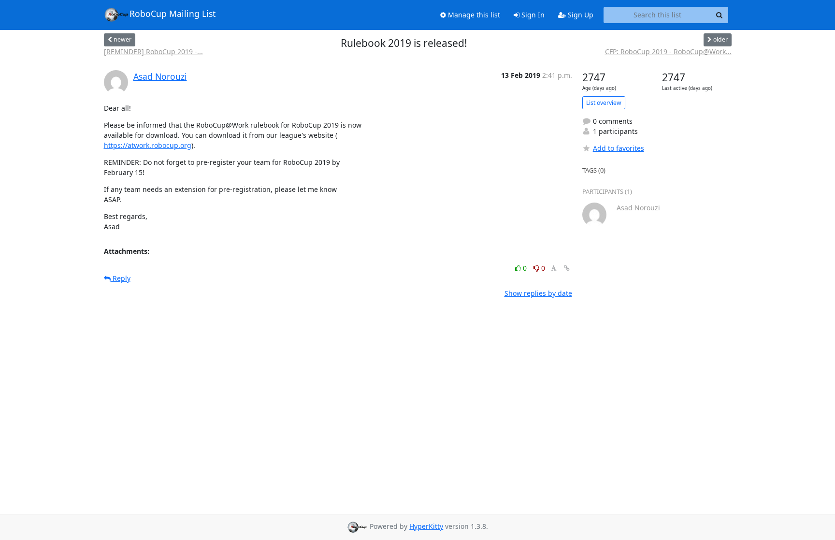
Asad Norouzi (160, 76)
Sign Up (579, 14)
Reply (120, 278)
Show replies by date (538, 293)
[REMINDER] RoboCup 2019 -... (153, 51)
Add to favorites (618, 148)
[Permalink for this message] (566, 268)
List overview (603, 103)
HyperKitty (426, 526)
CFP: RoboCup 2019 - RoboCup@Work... (668, 51)
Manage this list (473, 14)
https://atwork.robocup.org (147, 145)
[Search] (719, 15)
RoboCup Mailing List (173, 13)
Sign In (532, 14)
